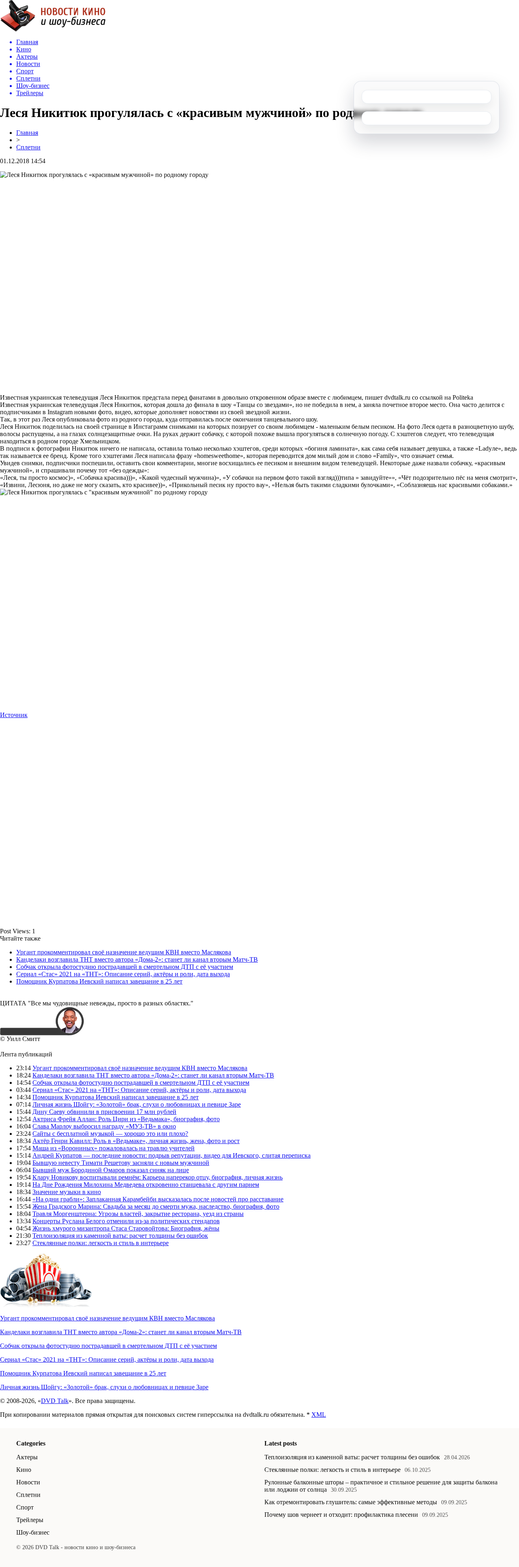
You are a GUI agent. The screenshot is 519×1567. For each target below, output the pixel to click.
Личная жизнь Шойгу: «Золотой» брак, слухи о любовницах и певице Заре (136, 1104)
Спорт (25, 1507)
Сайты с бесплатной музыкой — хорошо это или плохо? (110, 1133)
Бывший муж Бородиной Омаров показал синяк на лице (110, 1170)
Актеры (27, 1457)
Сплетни (28, 147)
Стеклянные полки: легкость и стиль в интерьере (100, 1242)
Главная (27, 132)
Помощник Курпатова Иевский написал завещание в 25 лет (99, 981)
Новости (28, 1482)
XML (318, 1414)
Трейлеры (29, 1519)
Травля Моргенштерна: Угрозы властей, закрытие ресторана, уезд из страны (138, 1213)
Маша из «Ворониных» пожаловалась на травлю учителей (113, 1148)
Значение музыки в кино (66, 1191)
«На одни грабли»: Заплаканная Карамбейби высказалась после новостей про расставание (157, 1199)
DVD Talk (55, 1400)
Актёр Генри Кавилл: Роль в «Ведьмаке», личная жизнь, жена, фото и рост (136, 1140)
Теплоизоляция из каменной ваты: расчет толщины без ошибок (120, 1235)
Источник (14, 714)
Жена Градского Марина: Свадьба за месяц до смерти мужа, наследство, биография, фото (155, 1206)
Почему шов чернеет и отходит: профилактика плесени (341, 1514)
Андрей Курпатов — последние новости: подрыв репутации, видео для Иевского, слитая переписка (171, 1155)
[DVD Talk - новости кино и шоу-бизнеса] (53, 29)
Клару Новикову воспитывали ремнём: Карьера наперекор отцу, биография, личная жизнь (157, 1177)
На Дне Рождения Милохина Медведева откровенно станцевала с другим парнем (145, 1184)
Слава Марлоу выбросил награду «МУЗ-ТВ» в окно (104, 1126)
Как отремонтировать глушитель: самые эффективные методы (350, 1502)
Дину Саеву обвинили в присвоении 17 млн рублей (104, 1111)
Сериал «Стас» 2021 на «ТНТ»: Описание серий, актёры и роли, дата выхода (123, 974)
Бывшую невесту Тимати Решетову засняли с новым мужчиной (120, 1162)
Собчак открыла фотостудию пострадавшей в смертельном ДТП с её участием (124, 966)
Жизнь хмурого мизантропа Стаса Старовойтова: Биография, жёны (125, 1228)
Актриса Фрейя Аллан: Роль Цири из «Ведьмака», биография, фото (126, 1119)
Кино (23, 1469)
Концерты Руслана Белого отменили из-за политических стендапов (126, 1221)
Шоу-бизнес (32, 1532)
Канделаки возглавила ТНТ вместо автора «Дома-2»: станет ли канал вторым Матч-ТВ (137, 959)
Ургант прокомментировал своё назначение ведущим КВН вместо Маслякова (123, 952)
